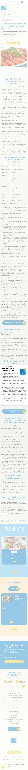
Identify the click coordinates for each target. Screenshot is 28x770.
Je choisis (7, 403)
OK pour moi (21, 403)
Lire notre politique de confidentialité (8, 398)
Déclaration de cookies (21, 398)
